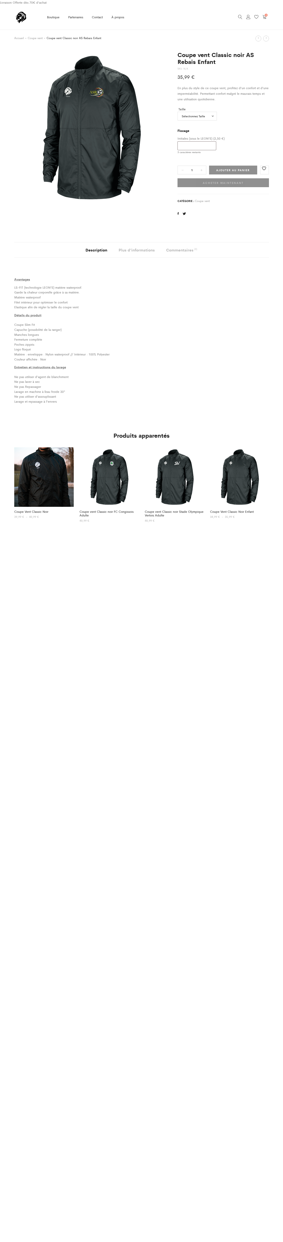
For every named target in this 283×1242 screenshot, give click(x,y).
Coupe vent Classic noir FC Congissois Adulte (107, 513)
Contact (97, 17)
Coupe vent (35, 38)
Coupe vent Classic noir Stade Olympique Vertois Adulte (174, 513)
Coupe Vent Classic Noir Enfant (232, 511)
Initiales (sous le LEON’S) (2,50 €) (201, 138)
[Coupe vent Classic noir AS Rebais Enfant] (178, 213)
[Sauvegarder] (264, 170)
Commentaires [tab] (181, 250)
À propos (117, 17)
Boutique (53, 17)
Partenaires (75, 17)
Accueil (19, 38)
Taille (182, 109)
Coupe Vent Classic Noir (31, 511)
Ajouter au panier (233, 170)
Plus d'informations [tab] (137, 250)
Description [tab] (96, 250)
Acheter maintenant (223, 183)
